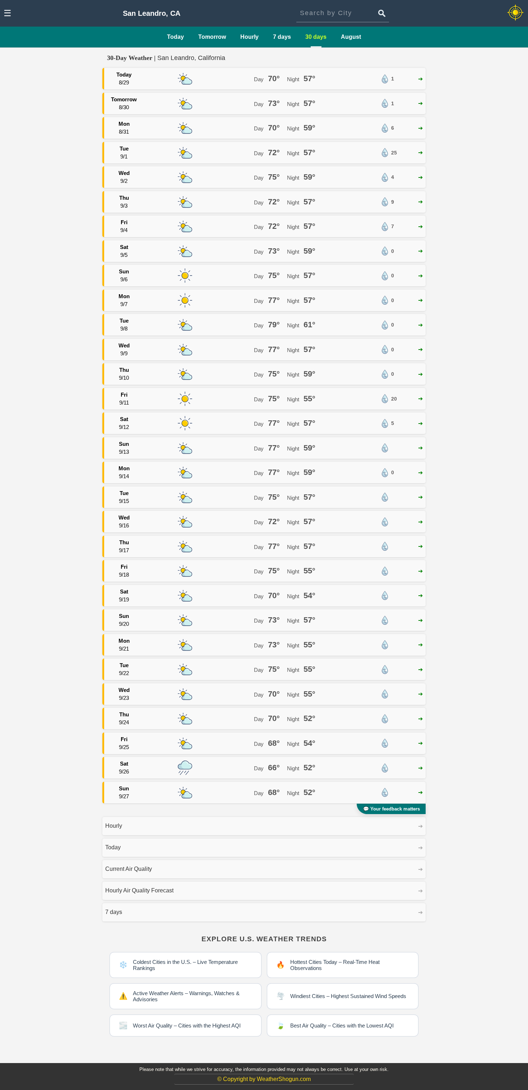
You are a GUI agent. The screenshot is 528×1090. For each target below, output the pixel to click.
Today (175, 37)
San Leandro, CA (151, 13)
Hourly (249, 37)
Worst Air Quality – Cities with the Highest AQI (180, 1025)
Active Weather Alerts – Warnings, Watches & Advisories (179, 996)
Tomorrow (212, 37)
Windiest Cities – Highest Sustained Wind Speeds (341, 996)
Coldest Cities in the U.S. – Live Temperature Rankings (178, 965)
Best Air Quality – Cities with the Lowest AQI (335, 1025)
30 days (315, 37)
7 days (282, 37)
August (351, 37)
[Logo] (515, 13)
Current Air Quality (128, 869)
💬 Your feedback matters (391, 809)
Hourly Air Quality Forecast (139, 890)
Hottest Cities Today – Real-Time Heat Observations (328, 965)
